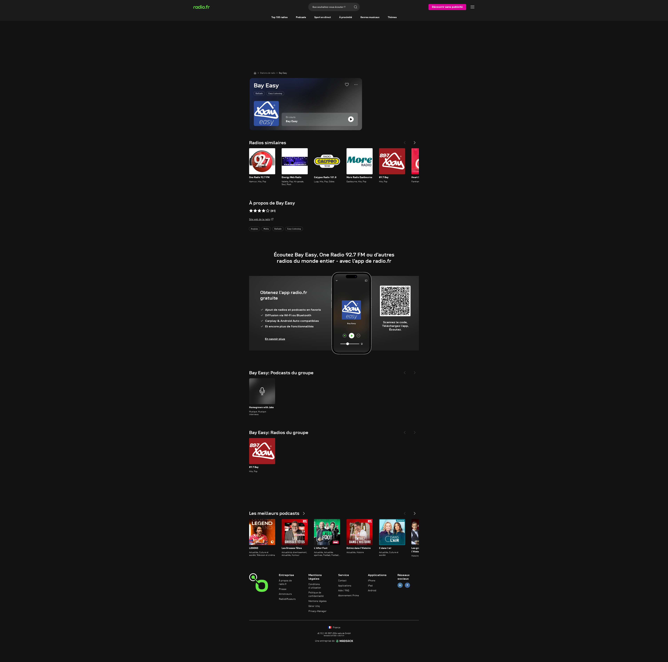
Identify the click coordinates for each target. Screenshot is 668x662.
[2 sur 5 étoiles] (255, 211)
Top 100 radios (279, 17)
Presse (282, 589)
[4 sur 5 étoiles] (263, 211)
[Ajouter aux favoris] (347, 84)
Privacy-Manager (317, 611)
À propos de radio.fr (285, 582)
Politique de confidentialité (316, 594)
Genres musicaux (369, 17)
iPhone (371, 580)
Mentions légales (317, 601)
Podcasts (301, 17)
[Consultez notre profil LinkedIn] (400, 585)
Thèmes (392, 17)
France (336, 627)
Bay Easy (291, 121)
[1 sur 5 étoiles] (251, 211)
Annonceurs (285, 594)
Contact (342, 580)
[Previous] (404, 141)
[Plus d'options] (356, 85)
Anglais (254, 229)
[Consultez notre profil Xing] (407, 585)
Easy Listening (275, 94)
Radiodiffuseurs (287, 599)
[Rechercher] (355, 7)
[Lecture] (351, 119)
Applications (344, 586)
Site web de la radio (259, 219)
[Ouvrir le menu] (472, 7)
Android (372, 590)
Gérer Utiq (314, 606)
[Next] (415, 141)
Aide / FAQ (343, 590)
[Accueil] (255, 73)
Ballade (259, 94)
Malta (266, 229)
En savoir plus (275, 339)
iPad (370, 586)
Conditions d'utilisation (314, 586)
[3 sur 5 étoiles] (259, 211)
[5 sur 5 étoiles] (268, 211)
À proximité (345, 17)
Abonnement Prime (348, 595)
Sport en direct (322, 17)
